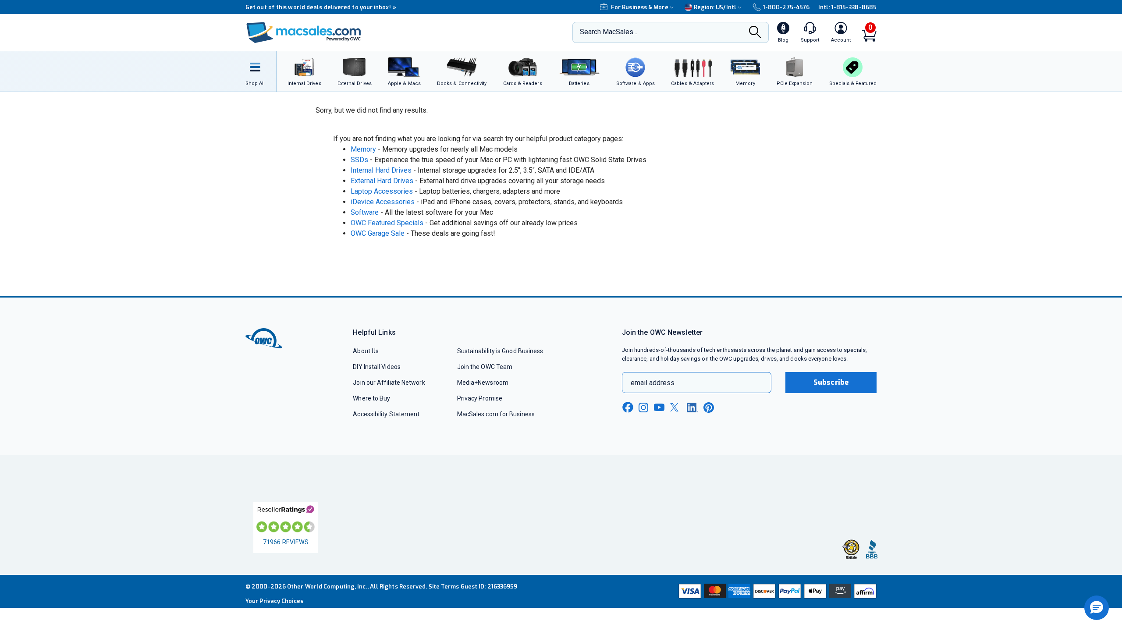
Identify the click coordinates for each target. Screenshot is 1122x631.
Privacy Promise (479, 398)
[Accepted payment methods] (776, 591)
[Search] (755, 33)
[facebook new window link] (627, 407)
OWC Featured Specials (387, 223)
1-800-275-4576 (786, 7)
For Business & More (639, 7)
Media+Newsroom (482, 382)
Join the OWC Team (485, 366)
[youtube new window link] (659, 407)
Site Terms (444, 586)
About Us (366, 350)
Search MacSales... (608, 32)
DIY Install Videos (377, 366)
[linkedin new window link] (692, 407)
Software (365, 212)
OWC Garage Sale (378, 233)
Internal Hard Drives (381, 170)
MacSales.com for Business (496, 414)
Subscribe (831, 382)
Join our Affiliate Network (389, 382)
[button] (1096, 608)
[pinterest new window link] (708, 407)
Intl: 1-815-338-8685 (847, 7)
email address (653, 383)
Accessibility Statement (386, 414)
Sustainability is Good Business (500, 350)
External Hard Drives (382, 181)
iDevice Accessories (383, 202)
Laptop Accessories (382, 191)
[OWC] (303, 32)
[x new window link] (676, 407)
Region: (715, 7)
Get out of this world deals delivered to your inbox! (320, 7)
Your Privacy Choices (274, 601)
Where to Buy (371, 398)
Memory (363, 149)
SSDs (359, 160)
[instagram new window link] (643, 407)
